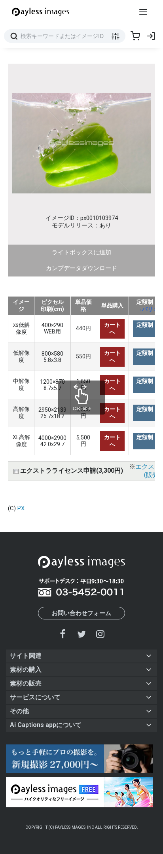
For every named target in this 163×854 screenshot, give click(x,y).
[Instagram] (100, 634)
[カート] (135, 36)
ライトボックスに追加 (81, 252)
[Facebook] (63, 634)
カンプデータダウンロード (81, 268)
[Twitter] (81, 634)
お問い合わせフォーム (81, 613)
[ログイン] (151, 36)
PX (21, 508)
